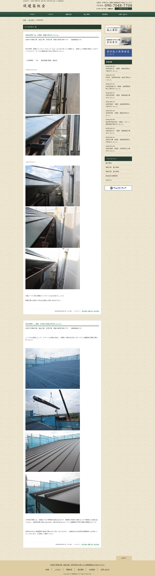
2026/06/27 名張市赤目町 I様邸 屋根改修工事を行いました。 (118, 95)
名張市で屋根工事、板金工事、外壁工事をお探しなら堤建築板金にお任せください (77, 565)
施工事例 (87, 14)
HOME (32, 14)
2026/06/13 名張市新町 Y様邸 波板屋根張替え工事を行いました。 (118, 104)
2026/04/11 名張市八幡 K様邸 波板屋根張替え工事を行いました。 (118, 139)
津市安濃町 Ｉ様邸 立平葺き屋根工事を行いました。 (43, 323)
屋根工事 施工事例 (93, 544)
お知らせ (109, 180)
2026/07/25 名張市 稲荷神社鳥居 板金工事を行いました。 (118, 77)
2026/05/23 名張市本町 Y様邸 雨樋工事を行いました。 (118, 113)
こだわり (50, 14)
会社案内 (105, 14)
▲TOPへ (124, 558)
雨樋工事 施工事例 (93, 311)
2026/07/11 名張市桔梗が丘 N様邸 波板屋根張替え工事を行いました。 (118, 86)
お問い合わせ (122, 14)
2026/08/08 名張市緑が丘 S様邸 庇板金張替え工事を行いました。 (118, 68)
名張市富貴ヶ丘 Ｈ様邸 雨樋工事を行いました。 (42, 35)
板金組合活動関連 (111, 176)
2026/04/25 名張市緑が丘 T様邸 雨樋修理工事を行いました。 (118, 131)
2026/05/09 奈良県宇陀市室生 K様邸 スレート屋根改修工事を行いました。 (118, 122)
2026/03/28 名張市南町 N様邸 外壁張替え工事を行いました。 (118, 148)
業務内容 (68, 14)
